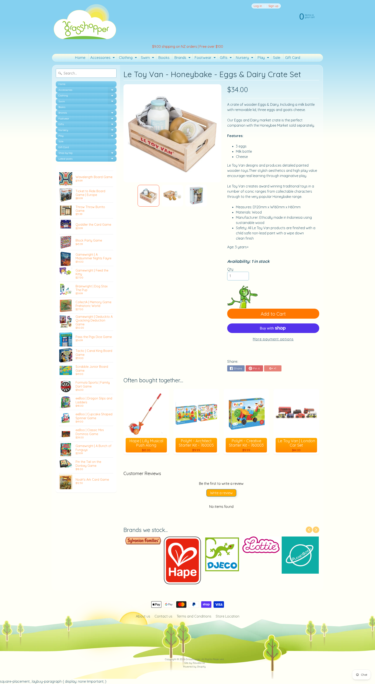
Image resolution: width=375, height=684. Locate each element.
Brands (183, 58)
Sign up (273, 6)
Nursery (245, 58)
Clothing (128, 58)
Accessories (103, 58)
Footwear (205, 58)
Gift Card (292, 57)
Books (163, 57)
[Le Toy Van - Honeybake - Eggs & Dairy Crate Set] (148, 196)
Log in (258, 6)
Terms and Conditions (194, 616)
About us (143, 616)
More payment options (273, 339)
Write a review (221, 493)
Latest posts (87, 159)
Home (80, 57)
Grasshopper (193, 659)
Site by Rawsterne (194, 662)
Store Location (227, 616)
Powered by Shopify (194, 666)
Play (263, 58)
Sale (276, 57)
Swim (148, 58)
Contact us (163, 616)
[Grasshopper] (84, 21)
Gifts (226, 58)
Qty (230, 269)
